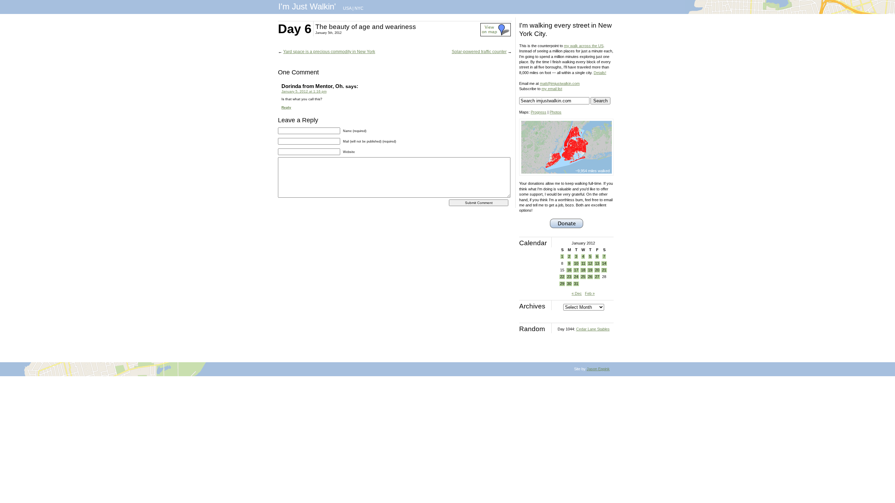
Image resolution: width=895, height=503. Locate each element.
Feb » (590, 293)
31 (576, 284)
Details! (600, 73)
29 (562, 284)
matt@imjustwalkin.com (560, 83)
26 (590, 277)
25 (583, 277)
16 (569, 270)
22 (562, 277)
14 (604, 263)
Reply (286, 107)
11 (583, 263)
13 (597, 263)
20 (597, 270)
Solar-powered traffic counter (479, 51)
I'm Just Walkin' (307, 6)
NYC (359, 8)
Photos (555, 112)
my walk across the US (583, 46)
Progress (538, 112)
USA (347, 8)
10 (576, 263)
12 (590, 263)
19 (590, 270)
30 (569, 284)
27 (597, 277)
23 (569, 277)
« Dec (577, 293)
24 (576, 277)
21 (604, 270)
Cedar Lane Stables (593, 329)
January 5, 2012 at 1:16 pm (304, 91)
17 (576, 270)
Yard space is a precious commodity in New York (329, 51)
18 (583, 270)
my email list (552, 89)
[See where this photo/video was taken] (495, 35)
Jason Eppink (598, 369)
